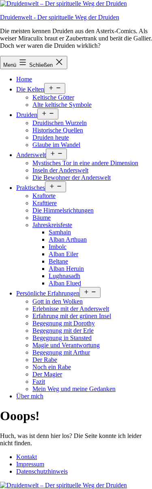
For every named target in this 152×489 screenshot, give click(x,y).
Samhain (60, 232)
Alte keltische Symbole (62, 104)
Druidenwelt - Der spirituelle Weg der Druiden (59, 17)
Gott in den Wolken (57, 301)
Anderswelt (31, 154)
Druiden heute (50, 137)
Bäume (41, 217)
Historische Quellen (57, 130)
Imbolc (57, 246)
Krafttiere (44, 203)
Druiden (26, 114)
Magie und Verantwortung (66, 345)
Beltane (58, 261)
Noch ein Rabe (51, 367)
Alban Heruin (66, 268)
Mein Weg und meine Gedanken (74, 388)
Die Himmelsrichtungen (63, 210)
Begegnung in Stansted (62, 337)
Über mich (29, 396)
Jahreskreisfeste (52, 224)
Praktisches (30, 187)
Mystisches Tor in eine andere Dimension (85, 162)
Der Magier (47, 374)
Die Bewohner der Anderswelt (71, 177)
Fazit (38, 381)
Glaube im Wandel (56, 144)
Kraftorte (44, 195)
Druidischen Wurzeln (59, 122)
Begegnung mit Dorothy (63, 323)
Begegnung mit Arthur (61, 352)
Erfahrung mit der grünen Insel (71, 316)
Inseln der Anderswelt (60, 170)
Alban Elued (65, 283)
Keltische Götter (53, 97)
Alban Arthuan (68, 239)
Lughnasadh (64, 275)
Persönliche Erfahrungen (47, 293)
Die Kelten (30, 89)
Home (24, 79)
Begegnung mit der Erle (63, 330)
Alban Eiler (63, 254)
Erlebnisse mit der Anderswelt (70, 308)
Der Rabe (44, 359)
